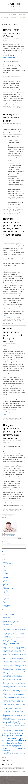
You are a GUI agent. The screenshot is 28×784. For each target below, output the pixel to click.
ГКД (21, 733)
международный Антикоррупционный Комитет (12, 751)
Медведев (10, 736)
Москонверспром (8, 738)
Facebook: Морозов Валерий (10, 613)
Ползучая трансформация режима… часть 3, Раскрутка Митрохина (12, 335)
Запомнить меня (6, 552)
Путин (5, 107)
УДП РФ (5, 601)
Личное (5, 580)
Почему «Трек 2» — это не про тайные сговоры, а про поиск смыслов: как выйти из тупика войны (14, 654)
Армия (4, 567)
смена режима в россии (10, 322)
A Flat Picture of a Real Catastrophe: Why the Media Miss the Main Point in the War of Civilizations (14, 635)
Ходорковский (5, 745)
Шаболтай (15, 745)
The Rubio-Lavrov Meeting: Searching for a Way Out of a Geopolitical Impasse (14, 695)
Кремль (5, 578)
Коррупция (6, 577)
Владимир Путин (16, 733)
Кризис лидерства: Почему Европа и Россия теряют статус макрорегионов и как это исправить (14, 706)
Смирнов (4, 743)
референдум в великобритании (9, 755)
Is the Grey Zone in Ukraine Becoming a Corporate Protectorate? (13, 677)
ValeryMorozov (11, 38)
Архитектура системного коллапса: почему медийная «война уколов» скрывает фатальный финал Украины (14, 631)
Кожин (5, 735)
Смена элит (6, 595)
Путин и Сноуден (16, 212)
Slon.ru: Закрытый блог (9, 616)
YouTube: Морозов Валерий (10, 622)
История (5, 572)
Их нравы (5, 573)
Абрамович (5, 732)
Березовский (13, 732)
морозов (4, 753)
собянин (17, 107)
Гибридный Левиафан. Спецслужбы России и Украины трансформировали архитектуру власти (14, 671)
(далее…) (5, 315)
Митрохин (12, 418)
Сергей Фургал (6, 742)
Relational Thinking (8, 563)
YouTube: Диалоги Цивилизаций (11, 621)
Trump (14, 730)
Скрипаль (19, 742)
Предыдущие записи (6, 516)
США (4, 599)
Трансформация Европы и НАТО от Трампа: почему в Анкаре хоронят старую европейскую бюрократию (14, 721)
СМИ (4, 597)
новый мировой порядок (12, 753)
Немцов (3, 740)
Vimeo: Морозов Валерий (9, 620)
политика (21, 753)
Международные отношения (10, 583)
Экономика (6, 606)
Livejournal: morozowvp (9, 614)
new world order (5, 730)
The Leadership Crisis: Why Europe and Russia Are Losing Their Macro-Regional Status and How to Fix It (13, 701)
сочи (21, 755)
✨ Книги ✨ (23, 17)
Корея (4, 576)
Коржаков (10, 735)
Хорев (10, 745)
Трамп (9, 743)
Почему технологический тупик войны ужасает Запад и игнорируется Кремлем (13, 646)
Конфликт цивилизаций (9, 574)
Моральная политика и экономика (12, 585)
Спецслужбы (6, 598)
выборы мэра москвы (15, 210)
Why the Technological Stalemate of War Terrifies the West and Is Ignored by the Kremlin (13, 643)
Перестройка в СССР (8, 588)
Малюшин (4, 736)
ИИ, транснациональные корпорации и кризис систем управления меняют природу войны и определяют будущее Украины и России (14, 691)
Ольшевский (9, 740)
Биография (13, 14)
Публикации (6, 592)
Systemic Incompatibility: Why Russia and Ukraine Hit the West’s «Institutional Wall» (14, 724)
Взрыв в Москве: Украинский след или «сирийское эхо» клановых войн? (13, 674)
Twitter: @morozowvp (8, 618)
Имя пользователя (6, 543)
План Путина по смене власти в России (11, 117)
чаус (24, 755)
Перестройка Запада (8, 590)
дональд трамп (10, 748)
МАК (4, 581)
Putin (10, 730)
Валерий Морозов (14, 5)
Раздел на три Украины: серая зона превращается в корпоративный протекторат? (12, 681)
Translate (12, 535)
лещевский (19, 748)
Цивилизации (6, 605)
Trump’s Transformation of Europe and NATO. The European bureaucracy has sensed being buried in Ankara (14, 717)
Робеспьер (10, 107)
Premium (5, 562)
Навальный (18, 106)
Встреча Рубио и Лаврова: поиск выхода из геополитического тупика (14, 698)
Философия (6, 603)
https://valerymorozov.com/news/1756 (13, 453)
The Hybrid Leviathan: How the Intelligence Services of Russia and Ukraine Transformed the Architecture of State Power (14, 667)
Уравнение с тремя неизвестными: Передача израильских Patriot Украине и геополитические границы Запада (14, 663)
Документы (22, 14)
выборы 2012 (9, 746)
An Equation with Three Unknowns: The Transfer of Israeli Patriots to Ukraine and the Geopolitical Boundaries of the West (14, 658)
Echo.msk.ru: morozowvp (9, 611)
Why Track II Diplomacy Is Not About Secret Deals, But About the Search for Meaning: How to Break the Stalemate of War (14, 650)
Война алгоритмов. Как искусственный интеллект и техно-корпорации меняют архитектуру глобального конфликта (13, 713)
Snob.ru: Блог (6, 617)
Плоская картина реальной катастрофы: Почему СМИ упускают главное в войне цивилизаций (13, 639)
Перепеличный (15, 740)
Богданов (20, 732)
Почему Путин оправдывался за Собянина (12, 33)
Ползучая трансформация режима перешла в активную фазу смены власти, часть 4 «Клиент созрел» (13, 226)
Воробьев (18, 207)
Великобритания (7, 569)
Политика (5, 591)
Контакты (14, 17)
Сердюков (13, 742)
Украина (5, 602)
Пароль (3, 547)
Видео (4, 570)
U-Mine (5, 565)
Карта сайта (5, 17)
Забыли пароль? (6, 557)
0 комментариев (14, 213)
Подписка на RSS (7, 624)
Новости (9, 106)
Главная (4, 14)
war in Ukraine (19, 730)
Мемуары (5, 584)
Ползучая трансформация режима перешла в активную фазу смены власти (13, 431)
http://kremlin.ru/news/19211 (10, 57)
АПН (4, 566)
